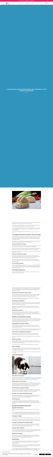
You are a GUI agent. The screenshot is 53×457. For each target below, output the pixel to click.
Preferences (36, 454)
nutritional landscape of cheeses (23, 444)
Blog (29, 3)
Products (26, 3)
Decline (42, 454)
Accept (48, 454)
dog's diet (35, 377)
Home (20, 3)
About (23, 3)
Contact (32, 3)
